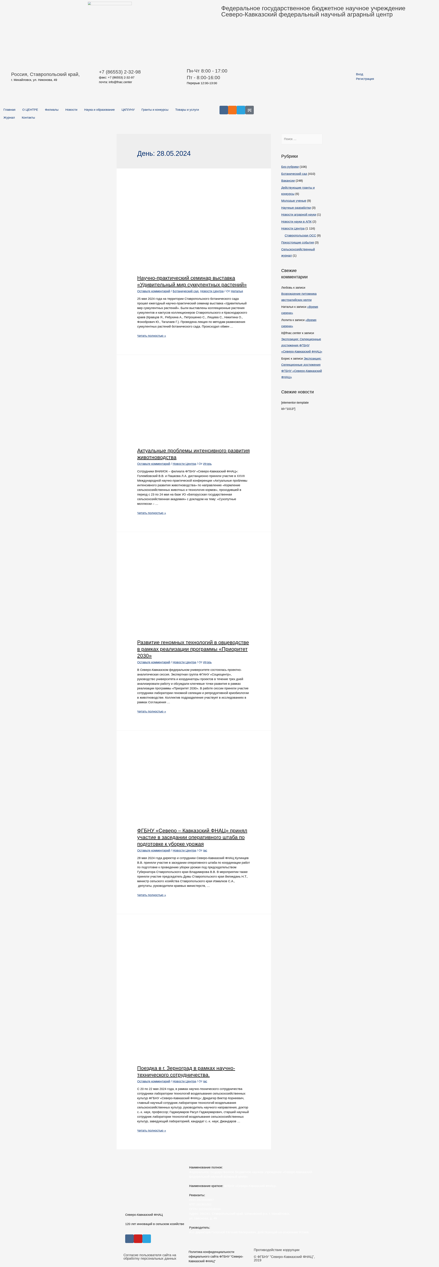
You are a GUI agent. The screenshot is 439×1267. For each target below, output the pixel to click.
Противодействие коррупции (276, 1250)
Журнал (9, 117)
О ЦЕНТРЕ (30, 109)
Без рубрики (290, 166)
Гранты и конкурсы (154, 109)
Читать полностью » (151, 335)
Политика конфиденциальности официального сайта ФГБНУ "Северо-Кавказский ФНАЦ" (216, 1256)
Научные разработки (296, 207)
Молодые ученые (293, 200)
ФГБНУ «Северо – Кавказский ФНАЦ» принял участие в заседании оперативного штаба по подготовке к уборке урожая (192, 837)
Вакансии (288, 180)
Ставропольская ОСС (300, 235)
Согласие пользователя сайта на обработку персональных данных (149, 1256)
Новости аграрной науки (298, 214)
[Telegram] (241, 110)
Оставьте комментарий (153, 291)
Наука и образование (99, 109)
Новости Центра (212, 291)
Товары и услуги (187, 109)
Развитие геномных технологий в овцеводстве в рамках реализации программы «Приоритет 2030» (193, 649)
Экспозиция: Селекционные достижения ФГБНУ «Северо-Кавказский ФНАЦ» (301, 345)
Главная (9, 109)
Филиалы (51, 109)
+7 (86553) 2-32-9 (118, 72)
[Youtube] (138, 1238)
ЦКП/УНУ (128, 109)
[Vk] (224, 110)
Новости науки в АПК (296, 221)
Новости (71, 109)
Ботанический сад (186, 291)
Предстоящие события (297, 242)
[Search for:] (301, 139)
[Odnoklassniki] (232, 110)
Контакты (28, 117)
